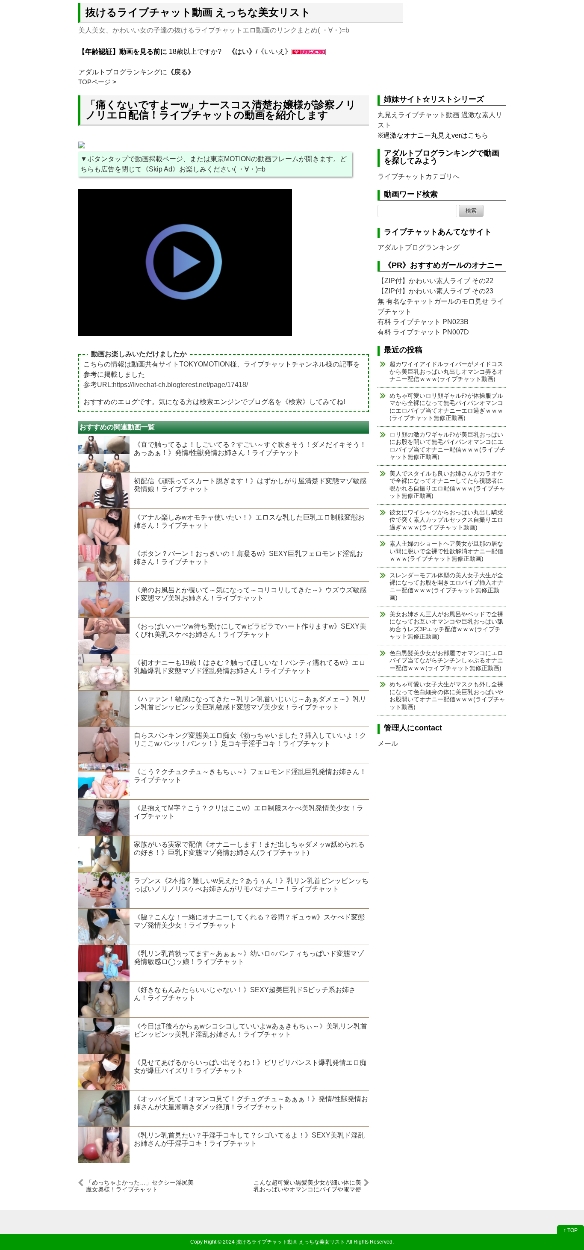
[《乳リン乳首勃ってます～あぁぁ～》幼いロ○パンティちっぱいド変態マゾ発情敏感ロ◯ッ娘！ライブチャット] (104, 963)
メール (388, 743)
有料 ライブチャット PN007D (423, 332)
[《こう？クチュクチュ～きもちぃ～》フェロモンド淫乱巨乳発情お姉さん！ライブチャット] (104, 781)
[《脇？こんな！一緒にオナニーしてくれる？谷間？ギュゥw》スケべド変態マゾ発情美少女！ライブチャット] (104, 927)
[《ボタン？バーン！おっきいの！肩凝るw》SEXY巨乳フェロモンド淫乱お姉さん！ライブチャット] (104, 563)
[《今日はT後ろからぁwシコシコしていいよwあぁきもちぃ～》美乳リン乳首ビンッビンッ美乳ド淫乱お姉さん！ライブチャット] (104, 1036)
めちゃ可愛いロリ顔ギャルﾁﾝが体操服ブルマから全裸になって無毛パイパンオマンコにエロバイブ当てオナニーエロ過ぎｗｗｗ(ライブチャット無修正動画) (446, 407)
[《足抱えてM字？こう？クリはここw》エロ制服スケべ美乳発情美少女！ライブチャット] (104, 818)
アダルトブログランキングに (136, 72)
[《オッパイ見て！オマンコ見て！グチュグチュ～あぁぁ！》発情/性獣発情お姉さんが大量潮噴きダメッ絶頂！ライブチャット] (104, 1108)
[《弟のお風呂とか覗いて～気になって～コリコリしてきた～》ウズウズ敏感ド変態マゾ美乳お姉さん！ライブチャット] (104, 600)
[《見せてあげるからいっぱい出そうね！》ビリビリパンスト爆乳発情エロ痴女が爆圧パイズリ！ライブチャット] (104, 1072)
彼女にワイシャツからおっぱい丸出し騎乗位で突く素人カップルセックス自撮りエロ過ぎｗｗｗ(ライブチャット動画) (446, 520)
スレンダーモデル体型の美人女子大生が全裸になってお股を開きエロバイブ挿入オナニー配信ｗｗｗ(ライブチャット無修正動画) (446, 586)
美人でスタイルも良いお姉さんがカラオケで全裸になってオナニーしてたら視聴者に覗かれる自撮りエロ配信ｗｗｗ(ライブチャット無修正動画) (447, 484)
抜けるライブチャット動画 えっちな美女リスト (198, 12)
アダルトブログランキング (419, 247)
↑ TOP (570, 1230)
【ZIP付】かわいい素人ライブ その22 (435, 280)
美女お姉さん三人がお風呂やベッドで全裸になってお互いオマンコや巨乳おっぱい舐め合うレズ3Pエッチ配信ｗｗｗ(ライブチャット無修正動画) (446, 625)
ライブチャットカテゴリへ (419, 176)
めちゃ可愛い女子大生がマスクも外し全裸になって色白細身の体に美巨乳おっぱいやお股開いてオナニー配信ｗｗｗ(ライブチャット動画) (447, 695)
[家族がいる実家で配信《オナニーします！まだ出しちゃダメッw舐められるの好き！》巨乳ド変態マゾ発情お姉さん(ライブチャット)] (104, 854)
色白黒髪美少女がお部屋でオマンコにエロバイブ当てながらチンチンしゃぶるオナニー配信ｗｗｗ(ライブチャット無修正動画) (446, 660)
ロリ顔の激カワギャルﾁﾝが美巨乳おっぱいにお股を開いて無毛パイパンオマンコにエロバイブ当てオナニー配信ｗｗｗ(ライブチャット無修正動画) (447, 446)
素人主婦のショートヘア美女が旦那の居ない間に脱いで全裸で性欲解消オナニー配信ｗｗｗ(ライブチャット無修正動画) (446, 551)
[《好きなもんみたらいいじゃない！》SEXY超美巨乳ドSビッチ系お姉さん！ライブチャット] (104, 999)
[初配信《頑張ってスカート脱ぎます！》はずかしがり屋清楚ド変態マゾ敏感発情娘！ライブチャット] (104, 490)
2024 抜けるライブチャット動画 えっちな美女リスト (284, 1241)
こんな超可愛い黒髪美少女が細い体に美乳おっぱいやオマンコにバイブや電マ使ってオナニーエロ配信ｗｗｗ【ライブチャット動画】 (307, 1185)
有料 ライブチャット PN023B (423, 321)
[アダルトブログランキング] (309, 51)
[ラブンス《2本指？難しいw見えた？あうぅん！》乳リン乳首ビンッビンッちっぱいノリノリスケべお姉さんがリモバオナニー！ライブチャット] (104, 890)
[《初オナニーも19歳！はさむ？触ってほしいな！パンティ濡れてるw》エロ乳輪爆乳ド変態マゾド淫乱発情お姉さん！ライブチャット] (104, 672)
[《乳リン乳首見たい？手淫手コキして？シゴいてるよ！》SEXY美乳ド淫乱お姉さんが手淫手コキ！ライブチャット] (104, 1145)
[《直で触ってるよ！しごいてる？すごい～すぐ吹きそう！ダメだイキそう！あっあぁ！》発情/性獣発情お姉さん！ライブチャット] (104, 454)
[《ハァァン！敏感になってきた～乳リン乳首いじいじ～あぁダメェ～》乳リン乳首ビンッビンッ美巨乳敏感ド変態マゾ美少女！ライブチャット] (104, 709)
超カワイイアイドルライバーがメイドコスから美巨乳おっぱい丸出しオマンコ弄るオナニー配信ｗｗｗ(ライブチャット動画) (446, 371)
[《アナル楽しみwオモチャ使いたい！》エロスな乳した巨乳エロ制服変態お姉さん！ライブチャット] (104, 527)
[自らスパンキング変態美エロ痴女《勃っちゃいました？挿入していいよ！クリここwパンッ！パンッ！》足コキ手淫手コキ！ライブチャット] (104, 745)
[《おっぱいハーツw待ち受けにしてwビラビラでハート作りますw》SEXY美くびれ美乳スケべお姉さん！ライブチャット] (104, 636)
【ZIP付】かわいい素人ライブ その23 (435, 291)
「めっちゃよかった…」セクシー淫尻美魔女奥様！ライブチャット (140, 1185)
